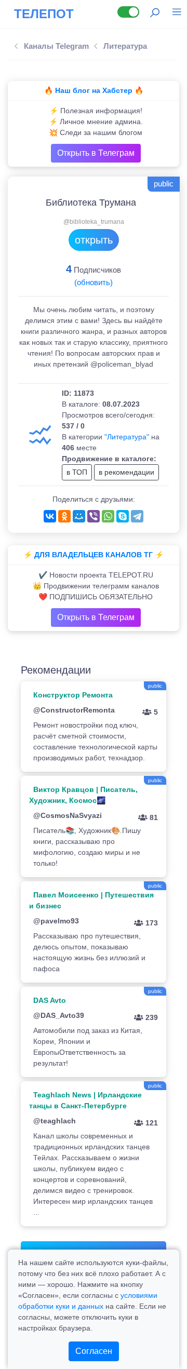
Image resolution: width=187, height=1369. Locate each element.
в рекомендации (126, 472)
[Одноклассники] (64, 516)
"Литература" (126, 437)
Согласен (93, 1351)
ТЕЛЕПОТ (44, 14)
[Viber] (93, 516)
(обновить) (93, 282)
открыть (94, 240)
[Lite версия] (128, 12)
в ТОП (76, 472)
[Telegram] (137, 516)
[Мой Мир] (79, 516)
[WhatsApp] (108, 516)
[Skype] (122, 516)
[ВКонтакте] (50, 516)
